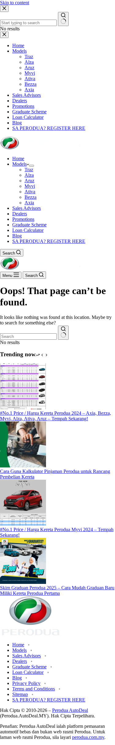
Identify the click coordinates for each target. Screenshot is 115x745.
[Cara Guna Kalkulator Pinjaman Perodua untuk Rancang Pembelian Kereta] (23, 465)
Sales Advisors (26, 208)
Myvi (30, 186)
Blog (17, 235)
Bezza (30, 197)
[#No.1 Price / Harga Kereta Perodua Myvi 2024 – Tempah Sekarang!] (23, 524)
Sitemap (20, 694)
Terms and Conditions (33, 688)
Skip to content (14, 2)
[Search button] (63, 333)
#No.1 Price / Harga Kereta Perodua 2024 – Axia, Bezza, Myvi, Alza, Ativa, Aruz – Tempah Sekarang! (55, 415)
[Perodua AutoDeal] (40, 148)
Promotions (23, 219)
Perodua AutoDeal (70, 710)
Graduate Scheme (29, 224)
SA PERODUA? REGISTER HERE (48, 241)
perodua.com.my (88, 737)
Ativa (30, 191)
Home (18, 158)
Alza (29, 175)
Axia (29, 202)
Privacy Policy (26, 683)
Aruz (29, 180)
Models (19, 164)
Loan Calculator (28, 230)
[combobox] (28, 336)
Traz (29, 169)
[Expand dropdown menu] (31, 166)
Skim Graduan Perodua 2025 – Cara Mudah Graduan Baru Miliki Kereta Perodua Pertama (57, 590)
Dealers (19, 213)
